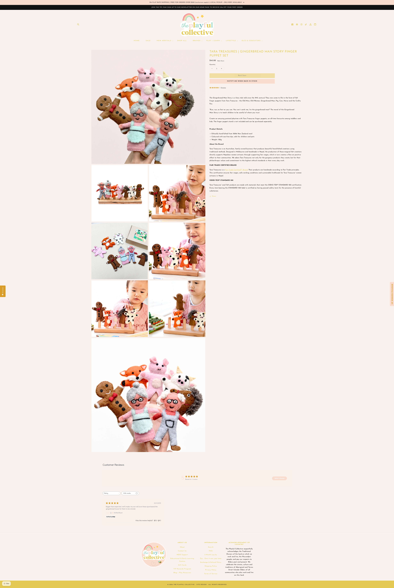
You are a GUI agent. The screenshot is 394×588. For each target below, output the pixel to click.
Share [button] (214, 196)
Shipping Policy (211, 566)
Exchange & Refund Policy (210, 562)
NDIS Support (182, 555)
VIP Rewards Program (182, 569)
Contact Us (182, 551)
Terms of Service (210, 574)
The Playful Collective (184, 584)
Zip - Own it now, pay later (211, 558)
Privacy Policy (210, 570)
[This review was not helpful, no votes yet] (158, 520)
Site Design (201, 584)
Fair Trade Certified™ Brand (236, 170)
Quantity (212, 64)
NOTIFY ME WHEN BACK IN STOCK (242, 81)
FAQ (210, 551)
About (182, 547)
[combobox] (111, 493)
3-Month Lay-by (210, 555)
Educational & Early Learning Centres (182, 560)
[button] (78, 24)
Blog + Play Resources (182, 573)
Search (210, 547)
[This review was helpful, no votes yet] (155, 520)
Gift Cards (182, 565)
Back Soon (242, 75)
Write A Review (279, 478)
